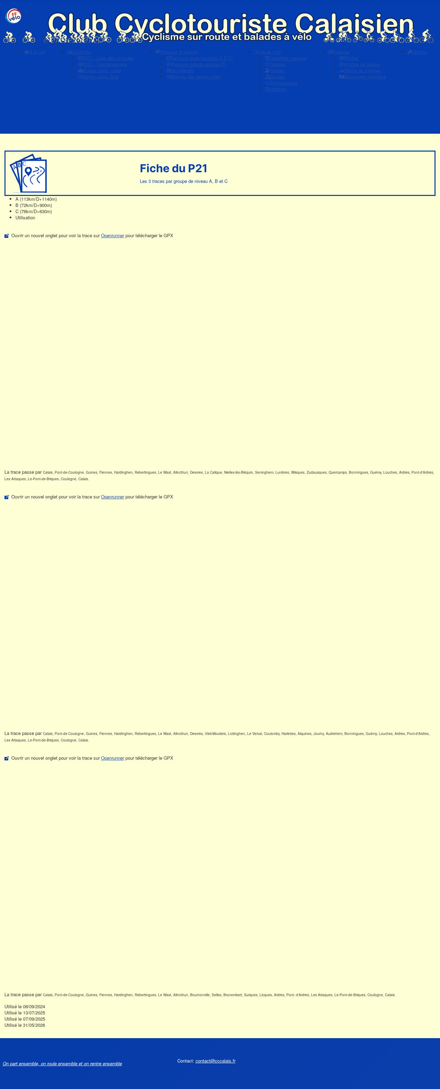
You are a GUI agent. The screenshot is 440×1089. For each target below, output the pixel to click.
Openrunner (112, 235)
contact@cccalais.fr (215, 1060)
